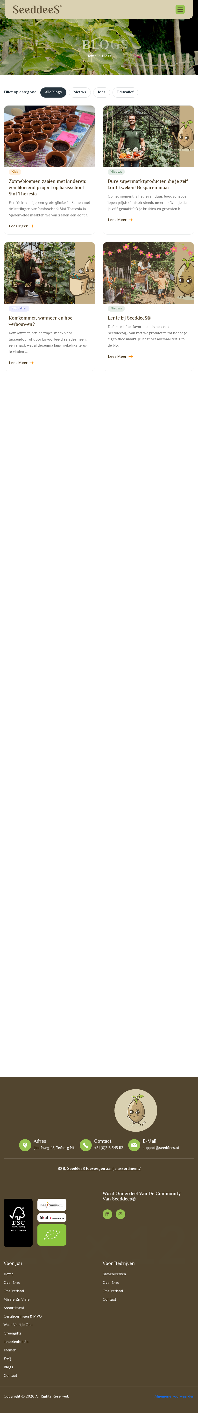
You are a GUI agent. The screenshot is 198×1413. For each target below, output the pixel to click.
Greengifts (12, 1334)
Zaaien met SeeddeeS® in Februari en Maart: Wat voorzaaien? (148, 604)
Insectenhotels (16, 1342)
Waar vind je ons (18, 1325)
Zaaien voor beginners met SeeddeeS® (37, 1014)
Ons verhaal (14, 1291)
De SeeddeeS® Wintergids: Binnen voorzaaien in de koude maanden (144, 878)
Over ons (12, 1283)
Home (9, 1274)
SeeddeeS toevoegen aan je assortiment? (104, 1169)
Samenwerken (114, 1274)
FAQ (7, 1359)
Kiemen (10, 1351)
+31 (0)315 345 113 (108, 1148)
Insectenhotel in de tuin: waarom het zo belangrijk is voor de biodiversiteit (48, 468)
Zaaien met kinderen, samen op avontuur (141, 1014)
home (91, 56)
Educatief (125, 92)
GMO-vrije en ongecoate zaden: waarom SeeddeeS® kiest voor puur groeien (146, 471)
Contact (10, 1376)
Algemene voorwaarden (174, 1397)
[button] (180, 9)
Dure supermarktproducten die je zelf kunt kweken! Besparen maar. (148, 185)
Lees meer (18, 226)
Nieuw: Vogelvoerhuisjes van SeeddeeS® (39, 604)
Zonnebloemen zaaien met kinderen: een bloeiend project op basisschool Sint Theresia (47, 188)
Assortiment (14, 1308)
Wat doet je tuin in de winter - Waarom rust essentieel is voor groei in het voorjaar (48, 744)
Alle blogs (53, 92)
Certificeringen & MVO (23, 1317)
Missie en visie (16, 1300)
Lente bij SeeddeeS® (129, 318)
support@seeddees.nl (161, 1148)
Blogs (8, 1367)
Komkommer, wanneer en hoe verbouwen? (40, 321)
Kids (102, 92)
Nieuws (79, 92)
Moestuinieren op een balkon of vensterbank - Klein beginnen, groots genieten (147, 744)
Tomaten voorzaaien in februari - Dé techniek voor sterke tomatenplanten (48, 878)
